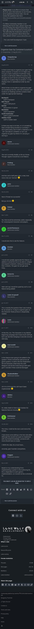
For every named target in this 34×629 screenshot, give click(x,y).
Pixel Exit (9, 598)
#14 (31, 424)
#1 (31, 65)
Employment (6, 536)
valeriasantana (28, 575)
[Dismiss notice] (30, 10)
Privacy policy (5, 614)
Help (2, 618)
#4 (31, 192)
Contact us (4, 605)
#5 (31, 215)
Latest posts (4, 546)
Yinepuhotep (6, 52)
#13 (31, 403)
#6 (31, 236)
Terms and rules (5, 610)
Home (2, 622)
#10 (31, 328)
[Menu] (2, 2)
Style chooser (6, 601)
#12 (31, 382)
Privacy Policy (7, 538)
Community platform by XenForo (17, 594)
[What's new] (27, 2)
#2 (31, 150)
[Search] (32, 2)
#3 (31, 171)
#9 (31, 303)
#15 (31, 463)
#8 (31, 282)
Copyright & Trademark (9, 540)
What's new (5, 542)
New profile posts (6, 550)
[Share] (29, 65)
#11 (31, 353)
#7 (31, 255)
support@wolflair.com (24, 36)
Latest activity (5, 554)
